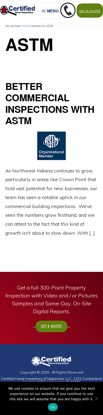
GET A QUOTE (89, 11)
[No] (96, 398)
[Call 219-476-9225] (68, 16)
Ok (52, 407)
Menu (53, 11)
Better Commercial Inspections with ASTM (50, 103)
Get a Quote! (51, 326)
